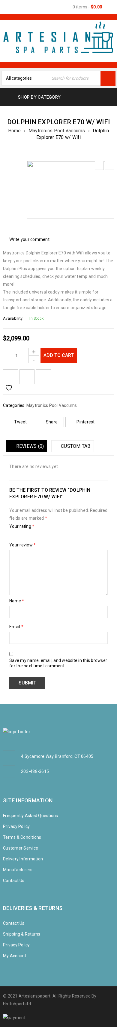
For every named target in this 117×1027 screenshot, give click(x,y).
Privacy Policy (16, 826)
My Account (14, 955)
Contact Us (14, 880)
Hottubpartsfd (17, 1003)
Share (52, 422)
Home (14, 131)
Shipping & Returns (21, 934)
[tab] (26, 446)
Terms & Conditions (22, 837)
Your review (22, 545)
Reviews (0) (29, 446)
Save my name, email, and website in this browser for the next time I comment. (58, 663)
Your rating (21, 526)
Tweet (20, 422)
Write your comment (29, 239)
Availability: (13, 318)
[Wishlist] (10, 376)
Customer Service (20, 848)
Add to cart (59, 355)
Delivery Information (23, 858)
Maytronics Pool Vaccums (56, 131)
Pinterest (85, 422)
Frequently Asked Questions (30, 815)
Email (16, 626)
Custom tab (75, 446)
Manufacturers (17, 869)
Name (16, 600)
